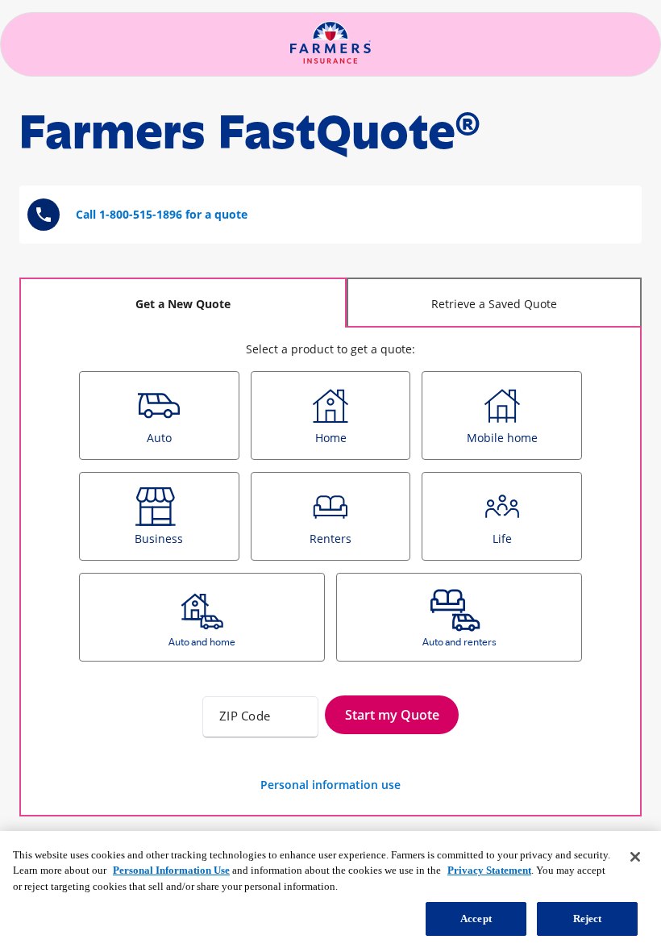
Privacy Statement (489, 870)
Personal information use (330, 784)
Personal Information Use (171, 870)
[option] (159, 415)
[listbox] (330, 522)
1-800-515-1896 (140, 214)
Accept (476, 918)
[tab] (183, 303)
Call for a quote (161, 214)
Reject (587, 918)
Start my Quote (392, 715)
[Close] (635, 857)
